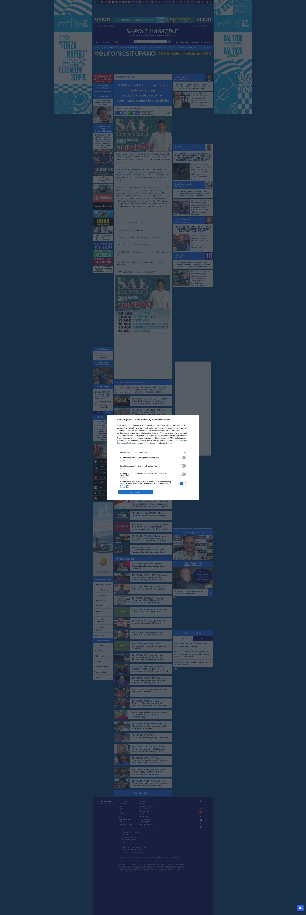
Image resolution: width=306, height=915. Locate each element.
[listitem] (153, 452)
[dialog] (153, 457)
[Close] (194, 420)
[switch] (183, 457)
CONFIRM (135, 492)
